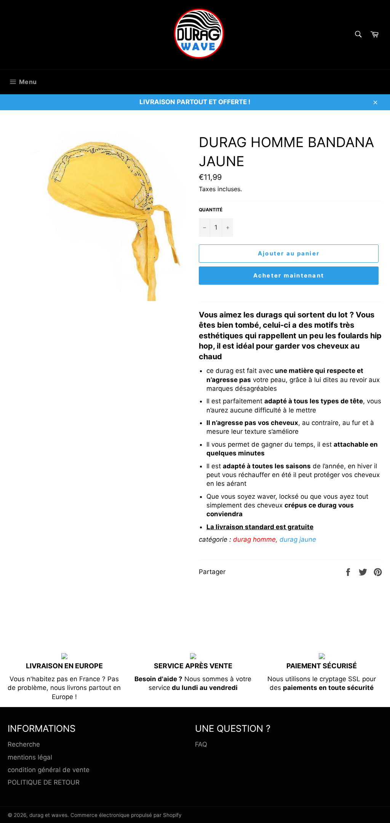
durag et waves (48, 815)
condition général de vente (49, 770)
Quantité (210, 209)
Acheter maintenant (288, 275)
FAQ (201, 744)
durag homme (254, 539)
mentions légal (30, 757)
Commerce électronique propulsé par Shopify (126, 815)
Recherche (24, 744)
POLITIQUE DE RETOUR (44, 782)
